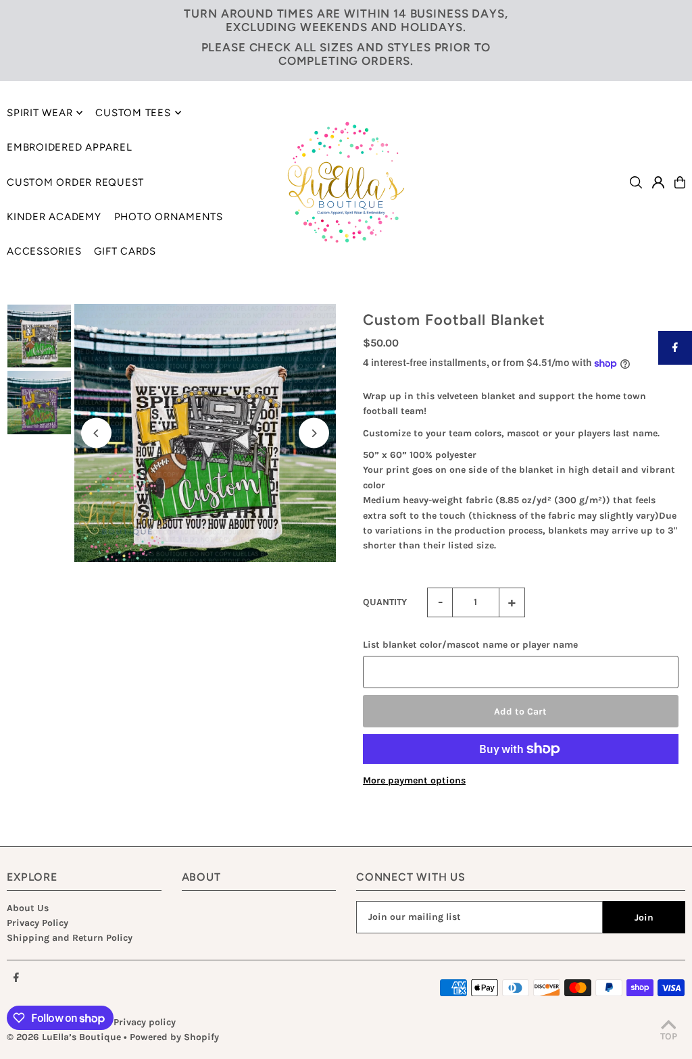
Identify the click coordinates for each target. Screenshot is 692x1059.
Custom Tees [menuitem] (132, 113)
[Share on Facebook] (675, 348)
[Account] (658, 182)
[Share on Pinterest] (675, 415)
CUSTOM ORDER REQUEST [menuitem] (75, 182)
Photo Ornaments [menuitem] (168, 217)
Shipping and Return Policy (69, 938)
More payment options (414, 780)
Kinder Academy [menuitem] (54, 217)
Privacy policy (145, 1022)
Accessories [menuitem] (44, 251)
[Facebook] (16, 978)
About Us (28, 908)
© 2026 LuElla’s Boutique (64, 1037)
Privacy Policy (37, 923)
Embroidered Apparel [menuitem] (69, 147)
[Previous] (96, 433)
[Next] (314, 433)
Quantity (385, 602)
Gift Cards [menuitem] (125, 251)
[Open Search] (636, 182)
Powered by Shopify (174, 1037)
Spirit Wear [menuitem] (39, 113)
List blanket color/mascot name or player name (470, 644)
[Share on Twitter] (675, 381)
